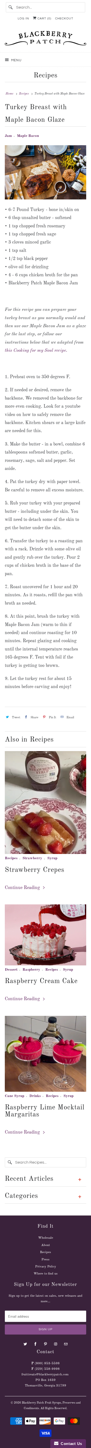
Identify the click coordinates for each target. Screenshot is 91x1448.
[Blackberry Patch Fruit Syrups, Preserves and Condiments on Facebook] (35, 1344)
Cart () (43, 18)
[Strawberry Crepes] (45, 802)
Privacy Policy (45, 1266)
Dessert (11, 970)
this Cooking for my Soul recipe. (36, 350)
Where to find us (46, 1273)
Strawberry (32, 858)
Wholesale (45, 1237)
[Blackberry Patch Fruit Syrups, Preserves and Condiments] (45, 39)
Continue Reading (23, 887)
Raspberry (31, 970)
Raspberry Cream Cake (41, 981)
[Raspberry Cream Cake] (45, 934)
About (45, 1245)
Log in (23, 18)
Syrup (52, 858)
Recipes (46, 75)
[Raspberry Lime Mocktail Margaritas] (45, 1054)
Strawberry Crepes (34, 870)
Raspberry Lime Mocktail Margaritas (44, 1111)
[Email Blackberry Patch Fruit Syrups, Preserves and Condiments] (65, 1344)
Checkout (64, 18)
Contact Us (70, 1443)
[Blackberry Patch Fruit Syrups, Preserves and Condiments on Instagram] (55, 1344)
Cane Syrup (14, 1096)
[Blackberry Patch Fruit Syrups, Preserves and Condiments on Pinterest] (45, 1344)
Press (45, 1259)
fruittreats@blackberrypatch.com (45, 1374)
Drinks (35, 1096)
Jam (8, 136)
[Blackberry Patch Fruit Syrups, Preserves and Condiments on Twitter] (25, 1344)
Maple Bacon (28, 136)
